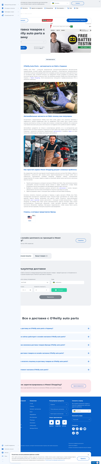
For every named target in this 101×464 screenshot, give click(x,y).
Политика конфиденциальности (76, 443)
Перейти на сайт (21, 47)
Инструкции (33, 417)
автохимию (62, 188)
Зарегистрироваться (79, 385)
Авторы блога (34, 428)
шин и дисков (35, 200)
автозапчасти (57, 131)
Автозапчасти (50, 59)
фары (70, 131)
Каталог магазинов (35, 409)
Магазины (25, 8)
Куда (52, 279)
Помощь (32, 420)
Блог (71, 8)
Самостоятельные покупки (77, 20)
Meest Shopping (35, 78)
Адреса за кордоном (37, 8)
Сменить (78, 3)
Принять (83, 458)
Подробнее (81, 240)
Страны (32, 406)
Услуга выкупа (20, 20)
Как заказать (60, 8)
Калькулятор (49, 8)
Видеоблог (33, 414)
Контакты (32, 422)
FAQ (77, 8)
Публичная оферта (73, 445)
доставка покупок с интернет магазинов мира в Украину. (34, 445)
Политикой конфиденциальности (55, 460)
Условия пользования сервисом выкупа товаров (80, 447)
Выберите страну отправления (26, 279)
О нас (31, 403)
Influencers (33, 425)
